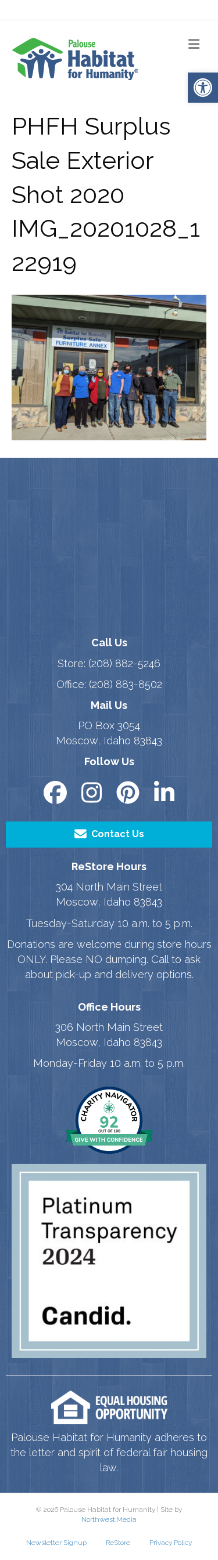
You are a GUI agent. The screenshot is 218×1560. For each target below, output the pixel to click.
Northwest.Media (109, 1519)
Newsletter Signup (56, 1543)
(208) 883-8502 (125, 684)
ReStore (118, 1543)
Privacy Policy (170, 1543)
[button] (203, 88)
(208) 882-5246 (124, 663)
